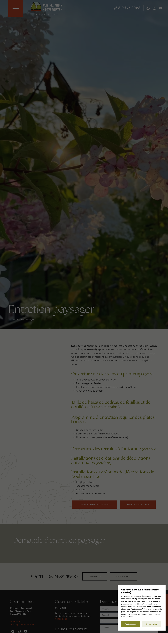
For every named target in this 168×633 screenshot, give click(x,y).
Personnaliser (151, 624)
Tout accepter (130, 624)
